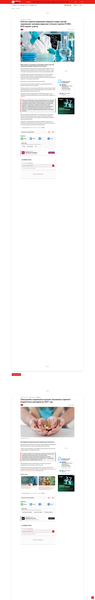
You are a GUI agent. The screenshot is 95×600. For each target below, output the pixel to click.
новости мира (30, 146)
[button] (78, 5)
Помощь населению (49, 512)
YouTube (66, 1)
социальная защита (38, 512)
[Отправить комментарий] (53, 166)
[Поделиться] (92, 597)
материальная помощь (27, 512)
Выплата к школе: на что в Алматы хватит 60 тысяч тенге (29, 487)
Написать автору (71, 29)
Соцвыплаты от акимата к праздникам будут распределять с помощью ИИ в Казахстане (46, 488)
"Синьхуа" (52, 70)
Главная (13, 8)
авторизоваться (30, 163)
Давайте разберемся (40, 1)
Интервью (48, 1)
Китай (24, 146)
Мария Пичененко (32, 397)
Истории (33, 1)
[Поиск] (78, 2)
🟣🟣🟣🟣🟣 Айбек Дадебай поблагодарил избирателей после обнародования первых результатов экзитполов (67, 87)
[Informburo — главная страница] (16, 2)
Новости (28, 1)
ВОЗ (36, 146)
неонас (29, 19)
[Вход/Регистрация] (80, 2)
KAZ (82, 1)
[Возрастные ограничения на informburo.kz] (75, 2)
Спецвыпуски (54, 1)
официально (39, 397)
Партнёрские (61, 1)
